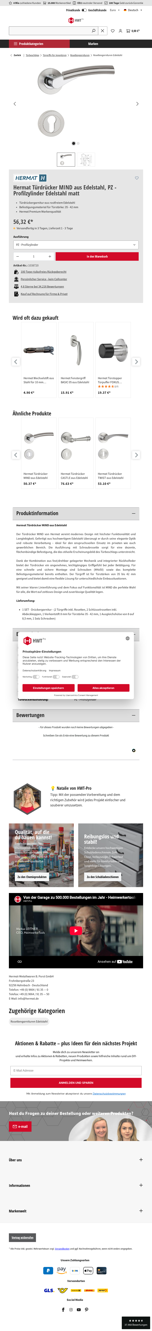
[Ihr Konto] (120, 31)
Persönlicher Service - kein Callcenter (44, 279)
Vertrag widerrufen (22, 1238)
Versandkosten (62, 1249)
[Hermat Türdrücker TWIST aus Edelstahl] (113, 446)
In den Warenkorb (97, 256)
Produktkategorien (31, 43)
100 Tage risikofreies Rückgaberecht (43, 272)
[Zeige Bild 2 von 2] (78, 143)
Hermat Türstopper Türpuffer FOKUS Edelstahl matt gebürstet (110, 380)
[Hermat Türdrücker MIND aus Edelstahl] (39, 446)
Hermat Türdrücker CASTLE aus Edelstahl (74, 476)
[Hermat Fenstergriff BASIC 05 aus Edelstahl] (76, 350)
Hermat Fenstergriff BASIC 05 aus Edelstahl (75, 380)
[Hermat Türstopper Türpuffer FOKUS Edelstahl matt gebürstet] (113, 350)
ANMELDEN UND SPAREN (76, 1083)
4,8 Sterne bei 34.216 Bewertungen (42, 287)
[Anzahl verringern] (17, 256)
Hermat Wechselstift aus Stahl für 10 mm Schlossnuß (39, 380)
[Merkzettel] (113, 31)
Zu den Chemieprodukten (32, 877)
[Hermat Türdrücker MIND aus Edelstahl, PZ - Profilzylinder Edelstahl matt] (76, 100)
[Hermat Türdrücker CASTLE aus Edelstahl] (76, 446)
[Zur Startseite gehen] (76, 20)
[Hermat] (30, 178)
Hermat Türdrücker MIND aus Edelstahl (36, 476)
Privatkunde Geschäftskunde (86, 10)
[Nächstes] (137, 104)
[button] (113, 386)
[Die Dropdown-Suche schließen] (102, 30)
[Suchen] (93, 30)
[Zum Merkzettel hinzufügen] (137, 178)
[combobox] (49, 30)
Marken (93, 43)
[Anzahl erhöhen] (50, 256)
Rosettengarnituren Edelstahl (29, 1022)
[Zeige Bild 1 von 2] (73, 143)
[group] (39, 360)
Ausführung (21, 237)
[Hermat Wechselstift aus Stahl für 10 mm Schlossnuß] (39, 350)
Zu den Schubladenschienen (103, 877)
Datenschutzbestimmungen (109, 1093)
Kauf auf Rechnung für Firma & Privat (44, 294)
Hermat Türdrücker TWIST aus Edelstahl (110, 476)
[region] (76, 114)
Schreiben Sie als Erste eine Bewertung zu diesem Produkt (76, 736)
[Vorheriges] (14, 104)
